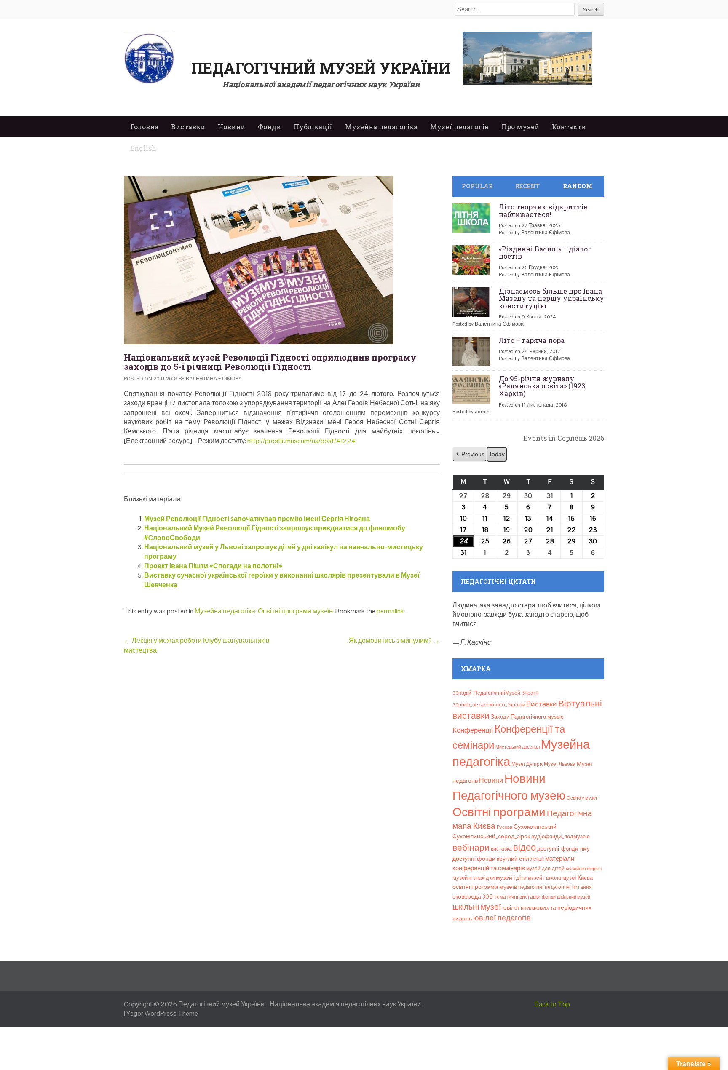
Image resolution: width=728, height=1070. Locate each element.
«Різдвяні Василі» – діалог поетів (545, 252)
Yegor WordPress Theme (162, 1013)
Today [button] (497, 454)
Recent (527, 186)
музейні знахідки (473, 877)
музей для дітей (545, 869)
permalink (390, 611)
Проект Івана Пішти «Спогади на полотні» (213, 566)
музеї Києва (577, 877)
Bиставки (542, 704)
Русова (504, 827)
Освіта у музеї (582, 798)
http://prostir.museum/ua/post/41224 (301, 440)
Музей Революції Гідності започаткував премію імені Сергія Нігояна (257, 518)
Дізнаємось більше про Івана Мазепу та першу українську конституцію (551, 298)
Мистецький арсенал (517, 747)
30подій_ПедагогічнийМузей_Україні (495, 693)
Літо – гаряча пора (532, 340)
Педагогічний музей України (320, 68)
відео (524, 847)
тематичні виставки (517, 896)
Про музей (520, 126)
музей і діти (511, 877)
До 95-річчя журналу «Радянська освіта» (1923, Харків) (542, 386)
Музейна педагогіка (381, 126)
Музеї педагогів (459, 126)
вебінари (471, 847)
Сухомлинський (535, 826)
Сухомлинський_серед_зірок (491, 836)
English (143, 148)
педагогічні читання (568, 887)
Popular (477, 186)
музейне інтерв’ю (584, 869)
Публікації (313, 126)
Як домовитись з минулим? (394, 640)
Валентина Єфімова (214, 378)
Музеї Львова (559, 764)
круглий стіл (513, 858)
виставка (501, 848)
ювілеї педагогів (502, 918)
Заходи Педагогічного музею (527, 716)
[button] (469, 454)
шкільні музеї (476, 906)
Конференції (472, 730)
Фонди (269, 126)
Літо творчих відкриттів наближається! (543, 210)
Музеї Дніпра (527, 764)
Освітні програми (499, 811)
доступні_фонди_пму (563, 848)
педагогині (530, 887)
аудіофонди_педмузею (560, 836)
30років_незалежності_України (488, 704)
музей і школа (544, 878)
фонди (549, 897)
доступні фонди (473, 858)
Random (577, 186)
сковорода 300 (472, 896)
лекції (537, 859)
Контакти (569, 126)
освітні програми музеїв (484, 887)
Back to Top (552, 1004)
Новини (231, 126)
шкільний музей (573, 897)
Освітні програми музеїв (295, 611)
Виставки (188, 126)
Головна (144, 126)
